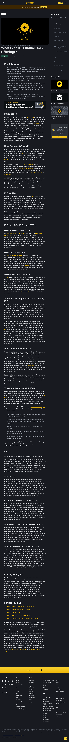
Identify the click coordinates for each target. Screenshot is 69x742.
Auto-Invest (31, 695)
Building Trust (19, 695)
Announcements (19, 684)
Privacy (17, 693)
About (17, 680)
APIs (57, 707)
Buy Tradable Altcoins (47, 723)
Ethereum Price (46, 701)
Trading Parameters (60, 710)
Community (18, 699)
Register (61, 2)
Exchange (31, 680)
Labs (44, 687)
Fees (57, 705)
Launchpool (31, 693)
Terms (17, 691)
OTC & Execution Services (61, 686)
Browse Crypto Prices (47, 697)
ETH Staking (32, 697)
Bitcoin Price (45, 699)
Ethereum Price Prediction (48, 708)
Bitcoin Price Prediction (48, 706)
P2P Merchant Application (48, 680)
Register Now (60, 136)
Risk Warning (19, 701)
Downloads (18, 704)
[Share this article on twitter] (52, 17)
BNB (57, 684)
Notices (17, 702)
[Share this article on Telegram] (61, 17)
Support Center (59, 700)
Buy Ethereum (46, 721)
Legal (17, 689)
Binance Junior (32, 687)
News (17, 686)
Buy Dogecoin (46, 719)
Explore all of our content (33, 670)
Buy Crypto (31, 682)
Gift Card (31, 691)
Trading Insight (59, 689)
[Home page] (29, 3)
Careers (17, 682)
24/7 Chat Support (60, 698)
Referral (57, 682)
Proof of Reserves (60, 691)
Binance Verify (59, 709)
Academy (31, 689)
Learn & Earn (45, 695)
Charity (30, 702)
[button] (66, 2)
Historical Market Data (61, 687)
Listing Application (47, 682)
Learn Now (43, 7)
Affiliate (57, 680)
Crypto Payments (33, 686)
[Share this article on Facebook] (56, 17)
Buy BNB (44, 715)
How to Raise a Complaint (61, 717)
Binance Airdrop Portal (61, 712)
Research (31, 701)
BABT (30, 699)
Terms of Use (5, 734)
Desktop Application (20, 706)
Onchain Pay (45, 689)
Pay (30, 684)
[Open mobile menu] (65, 2)
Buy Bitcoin (45, 713)
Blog (17, 697)
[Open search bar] (55, 2)
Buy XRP (44, 717)
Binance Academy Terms (19, 734)
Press (17, 687)
